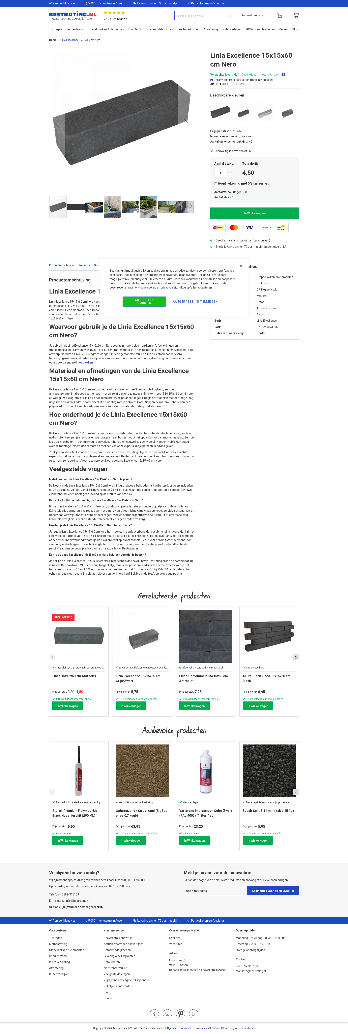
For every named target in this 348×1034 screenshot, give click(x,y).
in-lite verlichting (59, 962)
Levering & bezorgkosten (119, 956)
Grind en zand (58, 956)
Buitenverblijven (59, 974)
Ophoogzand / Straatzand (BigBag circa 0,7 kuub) (141, 813)
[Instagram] (167, 1013)
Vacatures (175, 944)
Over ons (174, 938)
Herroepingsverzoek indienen (238, 1028)
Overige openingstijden (250, 950)
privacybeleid (169, 287)
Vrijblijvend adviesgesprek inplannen (127, 980)
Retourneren (112, 962)
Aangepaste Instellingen (195, 301)
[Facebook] (154, 1013)
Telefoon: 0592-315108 (64, 894)
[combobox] (204, 15)
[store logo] (72, 15)
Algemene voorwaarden (180, 1028)
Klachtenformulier (115, 968)
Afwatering (56, 968)
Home (52, 40)
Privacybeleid (202, 1028)
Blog (106, 992)
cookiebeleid (148, 287)
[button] (252, 15)
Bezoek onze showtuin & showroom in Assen (197, 969)
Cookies (216, 1028)
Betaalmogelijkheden (117, 950)
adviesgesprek (90, 907)
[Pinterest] (180, 1013)
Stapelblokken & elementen (66, 950)
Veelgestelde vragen (117, 974)
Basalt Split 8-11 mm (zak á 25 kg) (268, 811)
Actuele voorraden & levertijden (124, 944)
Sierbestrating (58, 944)
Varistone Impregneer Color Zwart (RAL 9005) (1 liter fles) (205, 813)
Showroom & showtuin (118, 938)
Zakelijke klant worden (118, 986)
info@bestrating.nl (254, 971)
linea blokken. (84, 362)
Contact (109, 998)
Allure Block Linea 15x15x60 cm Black (266, 678)
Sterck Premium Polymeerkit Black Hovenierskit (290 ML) (74, 813)
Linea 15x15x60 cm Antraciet (74, 676)
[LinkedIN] (193, 1013)
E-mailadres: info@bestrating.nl (69, 900)
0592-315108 (249, 966)
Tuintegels (55, 938)
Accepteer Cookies (144, 302)
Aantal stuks (223, 163)
